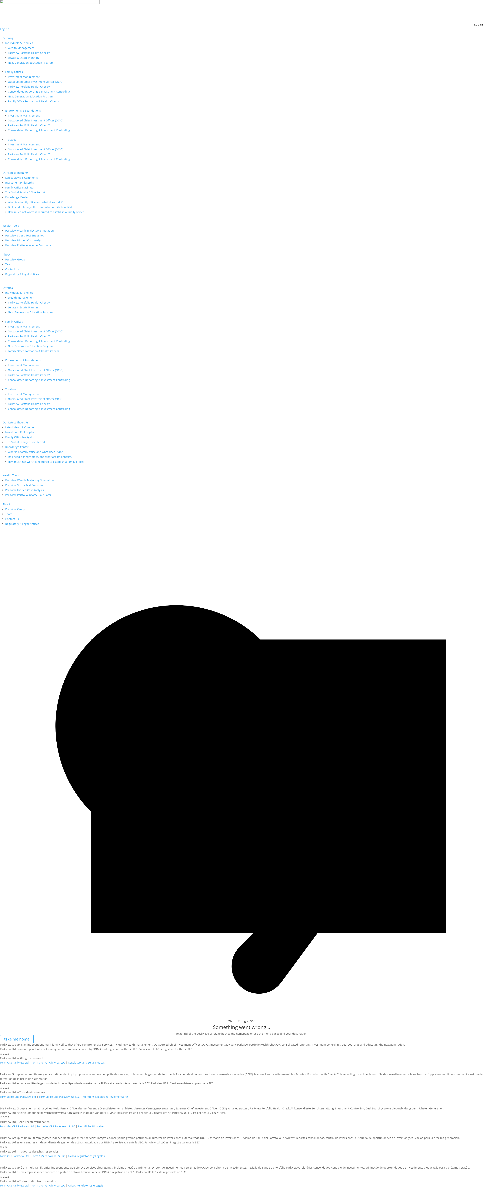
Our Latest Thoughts (15, 173)
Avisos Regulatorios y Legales (86, 1156)
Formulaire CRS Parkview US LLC (59, 1096)
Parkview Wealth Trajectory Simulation (29, 230)
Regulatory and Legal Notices (86, 1062)
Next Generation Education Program (31, 62)
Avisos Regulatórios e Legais (85, 1185)
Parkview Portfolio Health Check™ (29, 53)
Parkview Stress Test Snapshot (24, 235)
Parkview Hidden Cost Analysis (24, 240)
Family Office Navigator (20, 187)
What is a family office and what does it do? (35, 202)
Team (8, 264)
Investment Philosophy (19, 182)
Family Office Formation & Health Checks (33, 101)
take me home (16, 1039)
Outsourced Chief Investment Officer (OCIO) (35, 81)
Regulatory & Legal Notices (22, 274)
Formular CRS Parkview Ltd (17, 1126)
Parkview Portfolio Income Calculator (28, 245)
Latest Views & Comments (21, 177)
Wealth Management (21, 48)
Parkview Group (15, 259)
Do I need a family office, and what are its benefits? (40, 207)
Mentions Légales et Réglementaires (105, 1096)
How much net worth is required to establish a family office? (46, 212)
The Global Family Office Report (25, 192)
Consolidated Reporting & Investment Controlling (39, 91)
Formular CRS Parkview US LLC (56, 1126)
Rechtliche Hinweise (91, 1126)
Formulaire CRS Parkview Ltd (18, 1096)
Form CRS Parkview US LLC (48, 1062)
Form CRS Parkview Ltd (14, 1062)
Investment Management (24, 77)
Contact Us (12, 269)
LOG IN (478, 24)
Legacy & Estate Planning (23, 57)
